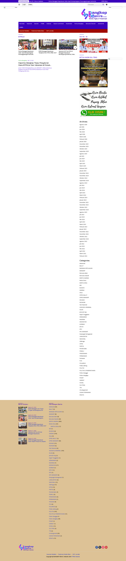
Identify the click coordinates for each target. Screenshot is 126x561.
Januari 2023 (83, 229)
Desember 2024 (84, 173)
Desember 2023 (84, 202)
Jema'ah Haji (83, 312)
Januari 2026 (83, 141)
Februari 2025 (83, 168)
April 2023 (82, 222)
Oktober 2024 (83, 178)
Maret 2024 (83, 195)
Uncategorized (84, 390)
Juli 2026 (82, 127)
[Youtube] (106, 547)
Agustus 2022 (83, 241)
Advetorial (101, 23)
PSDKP (81, 378)
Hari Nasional (83, 305)
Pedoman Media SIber (38, 31)
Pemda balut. (83, 348)
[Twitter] (99, 547)
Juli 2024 (82, 185)
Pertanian (82, 358)
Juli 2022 (82, 244)
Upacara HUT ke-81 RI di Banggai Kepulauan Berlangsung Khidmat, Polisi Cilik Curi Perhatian (46, 53)
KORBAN (82, 324)
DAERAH (82, 290)
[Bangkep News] (94, 14)
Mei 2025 (82, 161)
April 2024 (82, 193)
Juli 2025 (82, 156)
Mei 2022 (82, 249)
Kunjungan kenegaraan (86, 334)
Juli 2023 (82, 214)
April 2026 (82, 134)
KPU (81, 329)
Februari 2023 (83, 227)
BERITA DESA (83, 283)
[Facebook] (96, 547)
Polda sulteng (83, 365)
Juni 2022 (82, 246)
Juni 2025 (82, 158)
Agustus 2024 (83, 183)
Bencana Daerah (90, 23)
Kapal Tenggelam (84, 314)
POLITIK (82, 368)
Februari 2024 (83, 197)
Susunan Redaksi (24, 31)
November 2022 (84, 234)
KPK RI (81, 327)
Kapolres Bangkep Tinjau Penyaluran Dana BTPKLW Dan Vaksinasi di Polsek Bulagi (34, 65)
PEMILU (82, 351)
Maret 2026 (83, 137)
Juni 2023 (82, 217)
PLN (81, 361)
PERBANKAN (83, 356)
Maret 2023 (83, 224)
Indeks (30, 4)
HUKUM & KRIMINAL (85, 307)
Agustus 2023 (83, 212)
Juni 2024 (82, 188)
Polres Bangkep (78, 23)
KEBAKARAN (83, 317)
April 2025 (82, 163)
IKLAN (81, 309)
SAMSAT (82, 380)
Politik (42, 23)
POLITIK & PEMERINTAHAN (87, 370)
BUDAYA (82, 288)
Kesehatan (69, 23)
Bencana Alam (84, 273)
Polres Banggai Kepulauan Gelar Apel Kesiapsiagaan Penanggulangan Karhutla (55, 1)
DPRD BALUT (83, 295)
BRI (81, 285)
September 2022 (84, 239)
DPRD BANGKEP (84, 297)
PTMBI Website (75, 556)
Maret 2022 (83, 253)
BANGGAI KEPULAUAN (86, 268)
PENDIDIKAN (83, 353)
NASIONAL (83, 339)
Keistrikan (82, 319)
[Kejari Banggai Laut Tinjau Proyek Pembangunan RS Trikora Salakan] (22, 410)
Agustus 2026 (83, 124)
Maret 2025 (83, 166)
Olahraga (82, 341)
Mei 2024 (82, 190)
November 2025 (84, 146)
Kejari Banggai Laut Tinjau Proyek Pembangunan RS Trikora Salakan (35, 409)
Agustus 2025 (83, 154)
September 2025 (84, 151)
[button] (103, 4)
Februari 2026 (83, 139)
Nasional (29, 23)
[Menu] (19, 4)
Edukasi (49, 23)
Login (24, 4)
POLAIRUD (83, 363)
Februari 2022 (83, 256)
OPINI (81, 344)
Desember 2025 (84, 144)
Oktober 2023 (83, 207)
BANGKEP (82, 271)
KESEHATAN (83, 322)
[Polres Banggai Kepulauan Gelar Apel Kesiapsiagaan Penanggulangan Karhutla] (22, 418)
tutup (16, 7)
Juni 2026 (82, 129)
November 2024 (84, 175)
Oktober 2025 (83, 149)
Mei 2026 (82, 132)
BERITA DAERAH (84, 278)
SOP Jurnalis (50, 31)
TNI (81, 387)
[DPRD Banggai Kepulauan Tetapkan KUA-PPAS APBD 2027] (27, 44)
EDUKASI (82, 300)
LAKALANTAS (83, 336)
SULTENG (82, 385)
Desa (81, 292)
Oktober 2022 (83, 236)
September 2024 (84, 180)
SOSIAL (82, 383)
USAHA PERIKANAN (85, 392)
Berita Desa (83, 280)
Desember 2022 (84, 231)
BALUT (81, 266)
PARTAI (82, 346)
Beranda (21, 23)
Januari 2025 (83, 171)
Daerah (36, 23)
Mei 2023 (82, 219)
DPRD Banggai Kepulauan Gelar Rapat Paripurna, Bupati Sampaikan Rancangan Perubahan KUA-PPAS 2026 (67, 53)
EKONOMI (82, 302)
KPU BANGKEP (84, 331)
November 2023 (84, 205)
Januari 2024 (83, 200)
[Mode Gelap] (107, 4)
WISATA (82, 395)
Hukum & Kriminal (58, 23)
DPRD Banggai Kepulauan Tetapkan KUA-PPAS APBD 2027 (102, 1)
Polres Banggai (84, 373)
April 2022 (82, 251)
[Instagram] (103, 547)
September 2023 (84, 209)
